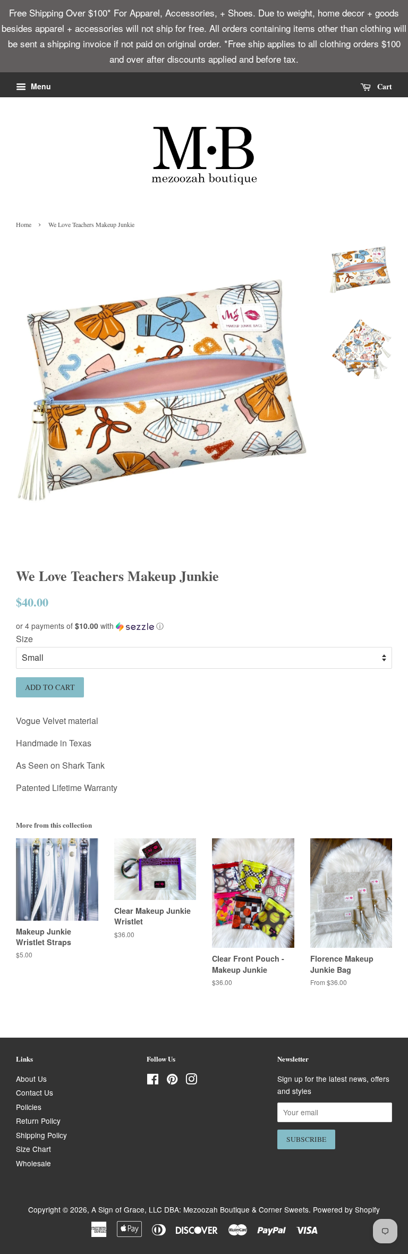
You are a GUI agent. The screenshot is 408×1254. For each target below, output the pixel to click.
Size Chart (33, 1148)
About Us (31, 1078)
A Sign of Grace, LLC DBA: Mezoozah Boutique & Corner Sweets (200, 1209)
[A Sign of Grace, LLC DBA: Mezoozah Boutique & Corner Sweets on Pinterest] (172, 1080)
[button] (204, 626)
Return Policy (38, 1120)
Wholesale (33, 1163)
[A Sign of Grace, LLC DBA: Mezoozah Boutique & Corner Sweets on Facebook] (153, 1080)
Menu (40, 86)
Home (23, 224)
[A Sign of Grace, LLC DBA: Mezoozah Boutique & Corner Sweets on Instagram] (191, 1080)
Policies (28, 1106)
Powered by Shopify (346, 1209)
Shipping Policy (41, 1135)
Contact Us (34, 1092)
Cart (383, 85)
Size (24, 639)
